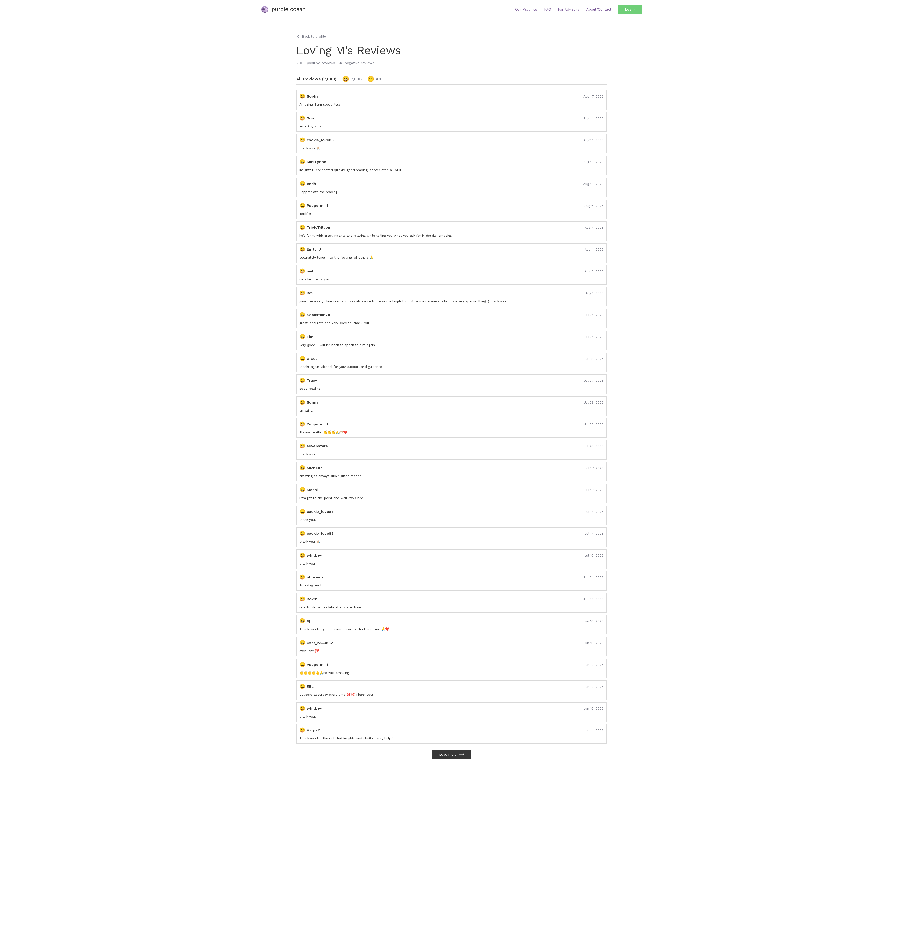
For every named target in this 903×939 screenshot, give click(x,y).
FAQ (547, 9)
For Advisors (568, 9)
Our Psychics (526, 9)
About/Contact (598, 9)
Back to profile (314, 36)
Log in (630, 9)
